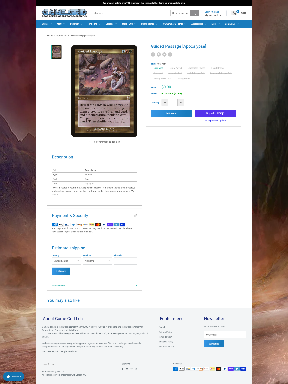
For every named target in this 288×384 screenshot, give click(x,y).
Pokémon (74, 24)
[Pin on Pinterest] (159, 54)
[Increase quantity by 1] (181, 102)
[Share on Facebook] (153, 54)
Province (87, 255)
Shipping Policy (166, 341)
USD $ (46, 364)
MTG (59, 24)
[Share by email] (170, 54)
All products (61, 35)
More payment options (215, 120)
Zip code (118, 255)
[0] (234, 13)
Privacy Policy (165, 332)
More (214, 24)
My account (212, 15)
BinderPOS (81, 375)
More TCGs (127, 24)
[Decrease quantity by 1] (165, 102)
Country (55, 255)
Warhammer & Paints (173, 24)
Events (45, 24)
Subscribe (213, 343)
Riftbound (92, 24)
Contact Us (230, 24)
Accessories (197, 24)
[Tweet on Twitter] (164, 54)
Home (50, 35)
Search (162, 327)
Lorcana (110, 24)
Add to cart (171, 113)
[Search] (194, 13)
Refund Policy (58, 285)
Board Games (147, 24)
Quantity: (155, 102)
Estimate (61, 271)
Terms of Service (166, 346)
